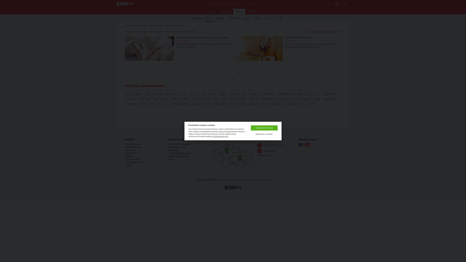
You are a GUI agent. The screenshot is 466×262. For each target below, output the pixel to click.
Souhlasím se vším (264, 128)
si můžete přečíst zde (220, 136)
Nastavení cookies (264, 134)
